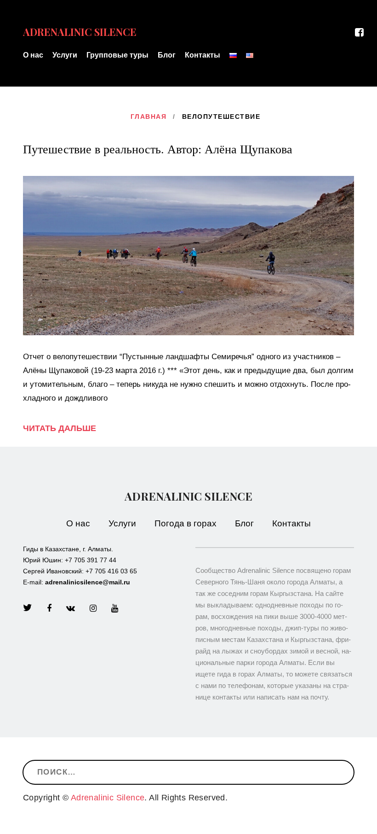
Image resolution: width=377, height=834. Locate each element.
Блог (167, 55)
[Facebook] (49, 608)
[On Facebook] (362, 32)
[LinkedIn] (70, 608)
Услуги (64, 55)
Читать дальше (59, 428)
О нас (33, 55)
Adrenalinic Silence (188, 496)
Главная (149, 116)
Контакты (202, 55)
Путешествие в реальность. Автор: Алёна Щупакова (157, 149)
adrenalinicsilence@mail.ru (87, 582)
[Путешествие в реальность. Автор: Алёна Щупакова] (188, 255)
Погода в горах (185, 523)
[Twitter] (27, 608)
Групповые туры (117, 55)
